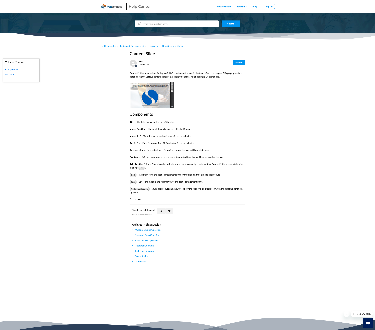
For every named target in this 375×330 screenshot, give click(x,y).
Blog (255, 6)
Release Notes (224, 6)
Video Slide (140, 261)
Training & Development (132, 45)
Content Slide (141, 256)
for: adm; (9, 74)
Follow (239, 62)
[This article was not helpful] (169, 211)
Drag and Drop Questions (147, 235)
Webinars (242, 6)
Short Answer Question (146, 240)
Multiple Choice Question (148, 229)
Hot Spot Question (144, 245)
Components (11, 69)
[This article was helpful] (161, 211)
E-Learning (153, 45)
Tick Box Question (144, 250)
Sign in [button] (269, 6)
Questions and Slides (172, 45)
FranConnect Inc (108, 45)
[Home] (112, 6)
